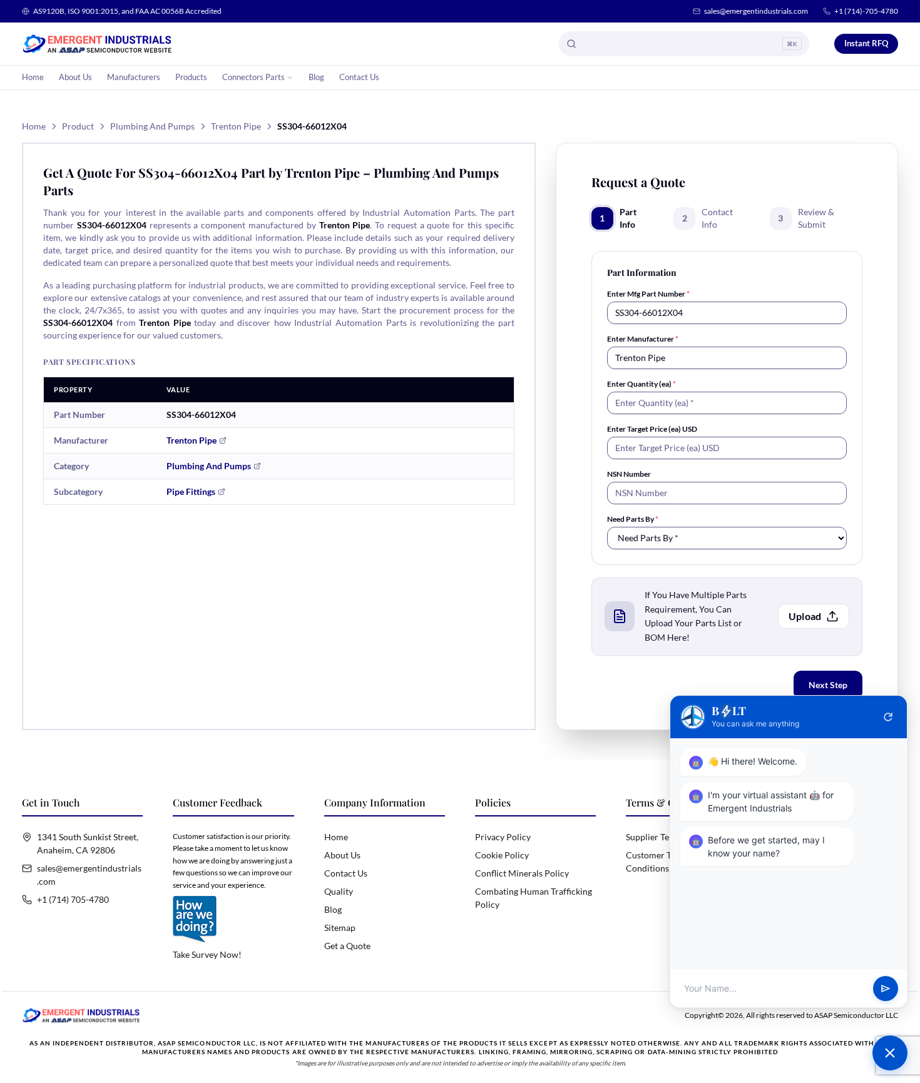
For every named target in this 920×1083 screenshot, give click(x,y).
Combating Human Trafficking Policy (533, 898)
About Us (75, 77)
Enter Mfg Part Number (648, 293)
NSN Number (629, 474)
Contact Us (359, 77)
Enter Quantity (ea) (641, 384)
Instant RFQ (866, 43)
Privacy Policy (503, 836)
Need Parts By (632, 519)
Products (191, 77)
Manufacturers (133, 77)
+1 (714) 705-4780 (73, 899)
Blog (316, 77)
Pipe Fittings (190, 491)
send (885, 988)
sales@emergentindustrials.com (756, 11)
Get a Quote (347, 945)
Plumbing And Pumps (152, 126)
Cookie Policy (502, 855)
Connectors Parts (253, 77)
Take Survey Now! (207, 954)
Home (33, 77)
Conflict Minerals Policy (522, 873)
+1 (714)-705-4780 (866, 11)
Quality (338, 891)
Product (78, 126)
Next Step (828, 684)
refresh (888, 717)
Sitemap (339, 927)
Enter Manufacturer (642, 338)
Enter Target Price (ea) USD (652, 429)
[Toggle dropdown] (290, 77)
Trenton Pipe (236, 126)
